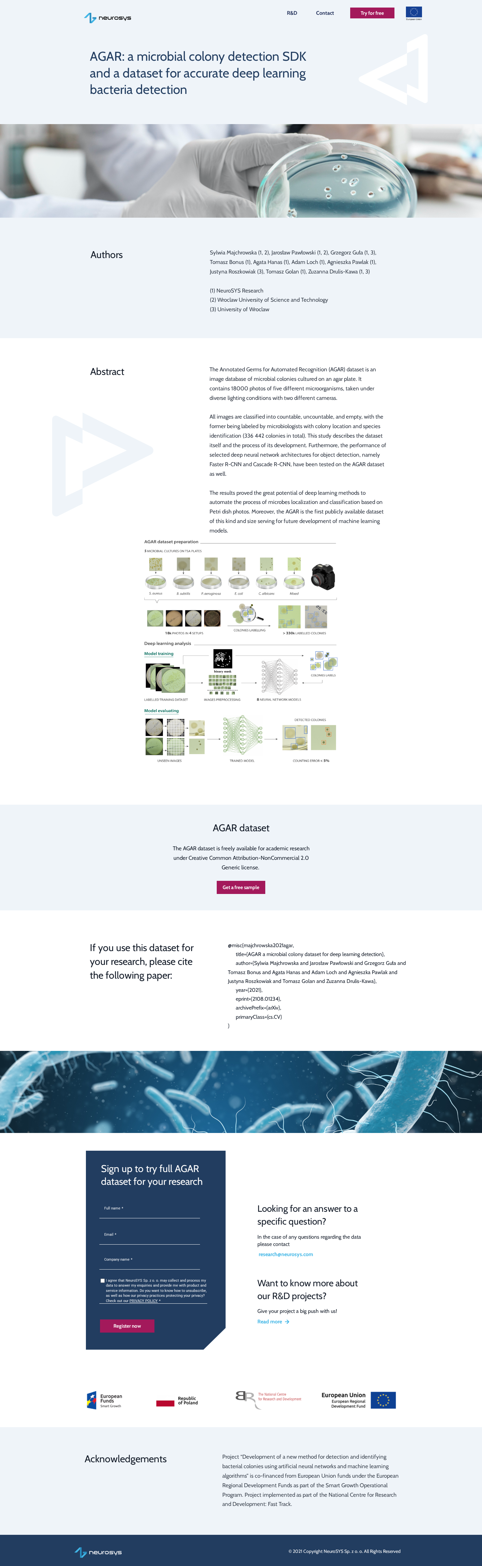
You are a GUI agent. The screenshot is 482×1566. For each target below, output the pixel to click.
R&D (292, 13)
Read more (269, 1321)
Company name (117, 1259)
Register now (127, 1326)
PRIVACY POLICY (144, 1301)
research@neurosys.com (286, 1254)
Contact (325, 13)
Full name (112, 1208)
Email (108, 1234)
